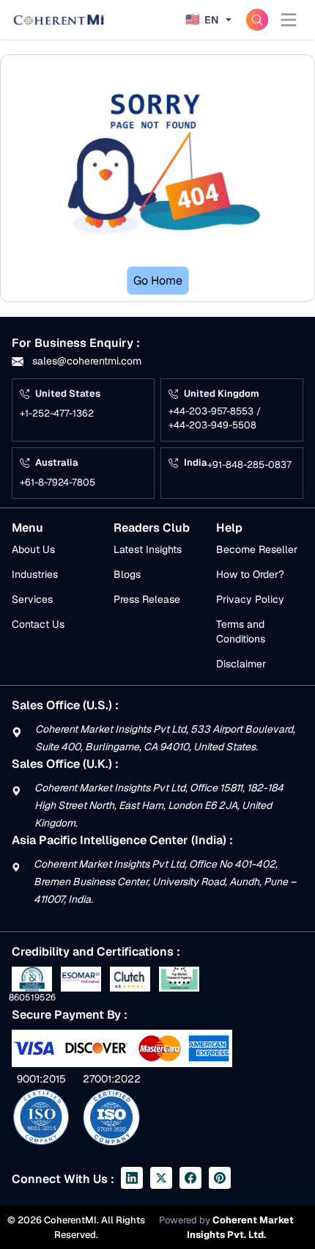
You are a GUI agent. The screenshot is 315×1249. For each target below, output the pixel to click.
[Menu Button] (288, 19)
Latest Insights (148, 549)
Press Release (147, 599)
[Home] (58, 19)
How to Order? (250, 574)
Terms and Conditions (240, 631)
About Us (33, 549)
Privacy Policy (250, 599)
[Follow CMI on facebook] (190, 1178)
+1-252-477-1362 (57, 413)
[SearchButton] (257, 20)
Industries (35, 574)
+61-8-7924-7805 (57, 482)
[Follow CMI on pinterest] (220, 1178)
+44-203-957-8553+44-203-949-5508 (214, 418)
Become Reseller (256, 549)
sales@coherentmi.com (85, 360)
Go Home (157, 280)
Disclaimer (241, 663)
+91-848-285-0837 (249, 464)
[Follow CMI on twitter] (161, 1178)
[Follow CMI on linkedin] (132, 1178)
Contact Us (38, 624)
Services (32, 599)
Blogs (127, 574)
